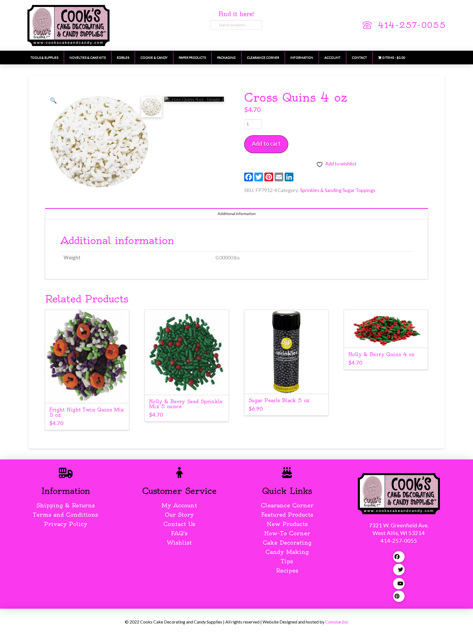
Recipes (287, 570)
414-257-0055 (412, 25)
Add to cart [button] (89, 393)
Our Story (179, 514)
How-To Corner (287, 533)
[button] (53, 100)
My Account (179, 505)
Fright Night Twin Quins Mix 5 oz (86, 412)
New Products (287, 523)
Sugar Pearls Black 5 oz (279, 400)
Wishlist (179, 542)
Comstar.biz (336, 621)
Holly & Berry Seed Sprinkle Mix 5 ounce (186, 404)
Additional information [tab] (237, 213)
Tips (287, 561)
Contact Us (179, 523)
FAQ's (179, 533)
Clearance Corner (287, 505)
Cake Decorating (287, 542)
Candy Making (287, 551)
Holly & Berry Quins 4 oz (381, 354)
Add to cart (266, 143)
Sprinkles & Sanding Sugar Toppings (337, 190)
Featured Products (287, 514)
